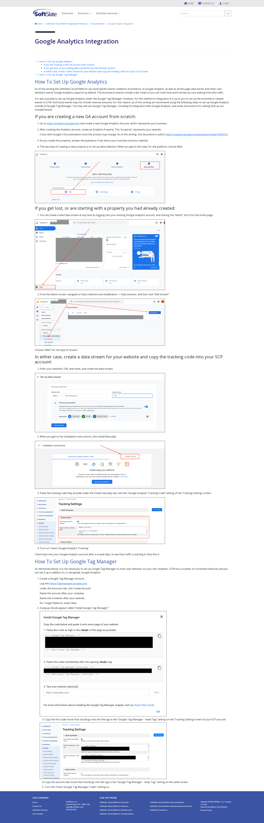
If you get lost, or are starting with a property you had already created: (79, 68)
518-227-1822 (71, 809)
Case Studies (37, 814)
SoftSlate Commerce (158, 810)
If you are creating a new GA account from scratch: (69, 64)
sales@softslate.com (75, 807)
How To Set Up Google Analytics (55, 61)
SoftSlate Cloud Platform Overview (114, 802)
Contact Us (36, 806)
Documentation (98, 23)
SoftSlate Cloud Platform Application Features (67, 23)
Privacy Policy (206, 810)
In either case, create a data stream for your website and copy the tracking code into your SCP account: (96, 71)
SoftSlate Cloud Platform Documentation (167, 802)
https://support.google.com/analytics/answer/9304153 (196, 134)
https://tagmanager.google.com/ (68, 583)
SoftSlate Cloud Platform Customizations (117, 814)
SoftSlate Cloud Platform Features (114, 806)
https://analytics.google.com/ (63, 123)
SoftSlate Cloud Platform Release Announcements (171, 806)
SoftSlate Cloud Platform (218, 807)
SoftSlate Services (40, 810)
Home (40, 23)
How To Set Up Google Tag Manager (58, 74)
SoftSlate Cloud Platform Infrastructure (116, 810)
